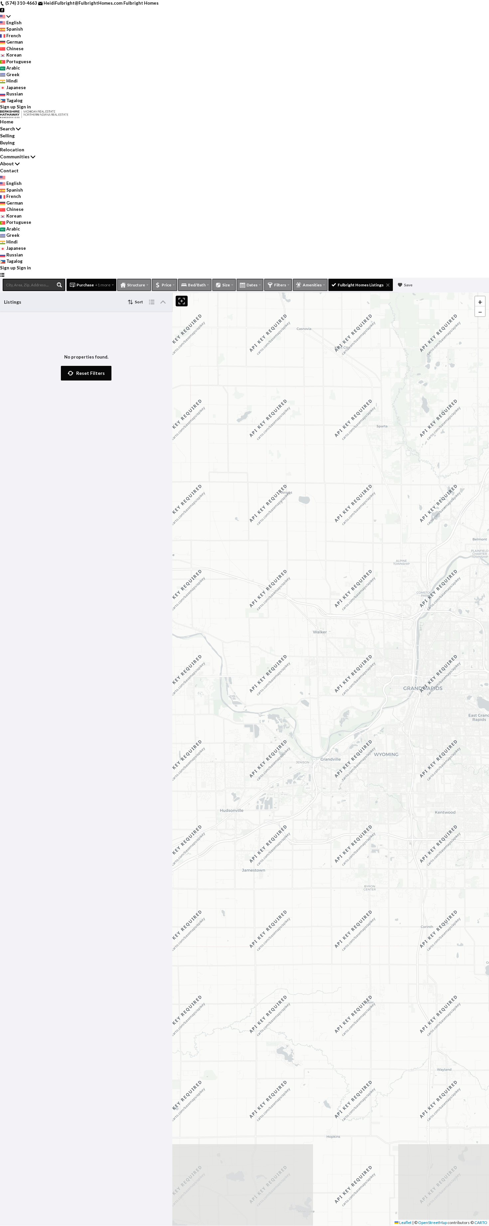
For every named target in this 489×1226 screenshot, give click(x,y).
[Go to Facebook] (2, 9)
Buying (7, 142)
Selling (7, 135)
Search (7, 128)
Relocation (12, 149)
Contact (9, 170)
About (7, 163)
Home (6, 121)
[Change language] (5, 16)
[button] (86, 373)
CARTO (480, 1222)
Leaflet (405, 1222)
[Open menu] (2, 274)
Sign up (8, 106)
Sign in (24, 106)
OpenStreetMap (432, 1222)
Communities (15, 156)
